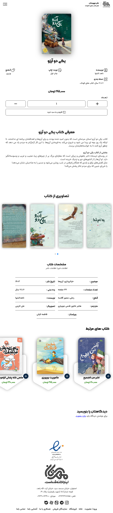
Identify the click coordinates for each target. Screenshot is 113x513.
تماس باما (20, 509)
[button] (57, 254)
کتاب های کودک (87, 83)
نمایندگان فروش (60, 509)
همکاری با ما (45, 509)
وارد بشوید (81, 416)
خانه (81, 509)
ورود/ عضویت (91, 509)
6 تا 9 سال (99, 83)
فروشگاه (73, 509)
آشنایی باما (32, 509)
